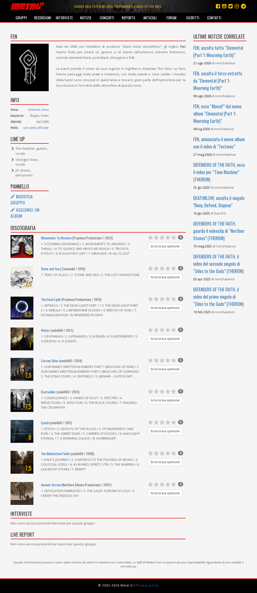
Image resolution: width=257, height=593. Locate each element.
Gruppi (21, 17)
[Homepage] (27, 6)
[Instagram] (243, 6)
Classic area (82, 6)
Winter (45, 330)
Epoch (45, 422)
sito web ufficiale (36, 127)
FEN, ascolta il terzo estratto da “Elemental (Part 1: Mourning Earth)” (217, 80)
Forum (171, 17)
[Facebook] (218, 6)
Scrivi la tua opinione (165, 246)
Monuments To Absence (56, 237)
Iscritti (192, 17)
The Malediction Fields (55, 453)
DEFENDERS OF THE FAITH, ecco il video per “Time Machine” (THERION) (219, 172)
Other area (153, 6)
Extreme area (103, 6)
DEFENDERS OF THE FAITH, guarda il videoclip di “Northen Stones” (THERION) (218, 230)
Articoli (150, 17)
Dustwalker (48, 391)
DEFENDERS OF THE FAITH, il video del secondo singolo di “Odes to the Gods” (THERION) (218, 263)
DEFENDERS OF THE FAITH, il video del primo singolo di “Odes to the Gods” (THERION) (218, 296)
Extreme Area (38, 109)
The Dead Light (51, 299)
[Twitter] (230, 6)
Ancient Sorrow (51, 484)
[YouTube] (224, 6)
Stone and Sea (50, 268)
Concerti (107, 17)
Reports (128, 17)
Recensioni (42, 17)
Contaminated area (129, 6)
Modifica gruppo (22, 200)
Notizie (85, 17)
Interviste (64, 17)
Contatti (214, 17)
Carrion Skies (49, 360)
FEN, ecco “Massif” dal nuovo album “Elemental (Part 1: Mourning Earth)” (217, 113)
